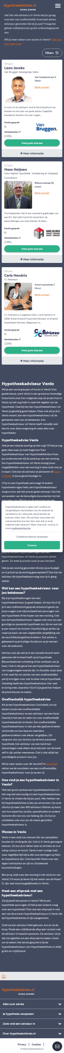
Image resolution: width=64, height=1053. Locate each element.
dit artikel (52, 763)
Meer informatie (33, 153)
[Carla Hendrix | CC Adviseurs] (18, 296)
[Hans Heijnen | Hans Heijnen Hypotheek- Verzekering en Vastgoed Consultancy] (18, 194)
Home (4, 977)
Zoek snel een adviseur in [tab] (19, 1023)
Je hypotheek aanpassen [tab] (18, 1013)
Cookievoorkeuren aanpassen (32, 536)
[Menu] (57, 6)
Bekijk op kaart (42, 87)
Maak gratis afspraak (32, 143)
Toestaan (32, 545)
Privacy (22, 1044)
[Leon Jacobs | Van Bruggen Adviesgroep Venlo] (18, 88)
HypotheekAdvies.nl (35, 1049)
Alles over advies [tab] (13, 1003)
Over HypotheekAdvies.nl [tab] (19, 1033)
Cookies (36, 1044)
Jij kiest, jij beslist (19, 7)
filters (49, 52)
